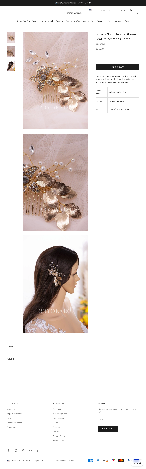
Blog (9, 418)
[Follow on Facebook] (8, 450)
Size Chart (57, 409)
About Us (11, 409)
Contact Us (11, 427)
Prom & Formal (46, 21)
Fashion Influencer (14, 423)
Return (56, 432)
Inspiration (117, 21)
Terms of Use (58, 441)
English (119, 10)
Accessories (88, 21)
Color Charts (58, 418)
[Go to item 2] (11, 52)
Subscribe (108, 429)
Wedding (59, 21)
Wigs (127, 21)
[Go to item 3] (11, 66)
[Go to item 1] (11, 38)
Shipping (57, 427)
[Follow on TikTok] (37, 450)
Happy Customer (14, 414)
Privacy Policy (59, 436)
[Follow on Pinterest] (23, 450)
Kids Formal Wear (73, 21)
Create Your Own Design (27, 21)
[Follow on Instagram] (15, 450)
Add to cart (117, 67)
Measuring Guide (60, 414)
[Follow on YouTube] (30, 450)
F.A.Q (55, 423)
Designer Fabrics (103, 21)
